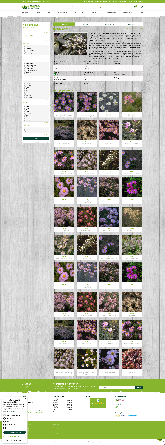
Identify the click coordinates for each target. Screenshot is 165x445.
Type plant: (26, 43)
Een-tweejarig (30, 50)
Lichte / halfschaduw (32, 67)
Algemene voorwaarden (104, 442)
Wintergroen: (26, 125)
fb (139, 7)
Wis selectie (46, 32)
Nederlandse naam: (28, 35)
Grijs (27, 115)
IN (27, 387)
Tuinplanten (56, 429)
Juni (27, 92)
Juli (27, 94)
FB (23, 387)
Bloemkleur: (26, 102)
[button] (14, 441)
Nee (27, 131)
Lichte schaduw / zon (32, 70)
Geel (27, 111)
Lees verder (12, 411)
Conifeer (28, 48)
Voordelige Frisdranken (59, 433)
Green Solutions (73, 442)
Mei (27, 90)
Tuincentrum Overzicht (83, 442)
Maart (27, 87)
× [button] (25, 398)
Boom (28, 46)
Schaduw (28, 72)
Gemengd (29, 113)
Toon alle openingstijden (60, 412)
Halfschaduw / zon (31, 65)
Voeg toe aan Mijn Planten (135, 28)
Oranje (28, 120)
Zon (27, 73)
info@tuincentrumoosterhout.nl (30, 406)
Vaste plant (29, 53)
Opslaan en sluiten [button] (15, 432)
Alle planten (86, 24)
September (29, 97)
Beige (27, 106)
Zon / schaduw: (27, 59)
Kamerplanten (56, 427)
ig (142, 7)
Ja (26, 129)
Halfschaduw (29, 63)
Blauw (28, 108)
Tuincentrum (25, 427)
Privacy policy (94, 442)
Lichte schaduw (30, 68)
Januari (28, 83)
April (27, 88)
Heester (28, 52)
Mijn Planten (131, 24)
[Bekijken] (135, 6)
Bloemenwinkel (26, 431)
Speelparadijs (25, 429)
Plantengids (64, 24)
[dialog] (15, 420)
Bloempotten (56, 431)
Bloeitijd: (25, 80)
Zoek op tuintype (109, 24)
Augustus (28, 95)
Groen (28, 116)
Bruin (27, 110)
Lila (27, 118)
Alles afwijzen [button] (14, 437)
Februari (28, 85)
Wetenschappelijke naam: (29, 27)
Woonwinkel (25, 433)
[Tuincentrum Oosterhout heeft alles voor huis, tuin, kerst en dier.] (31, 7)
